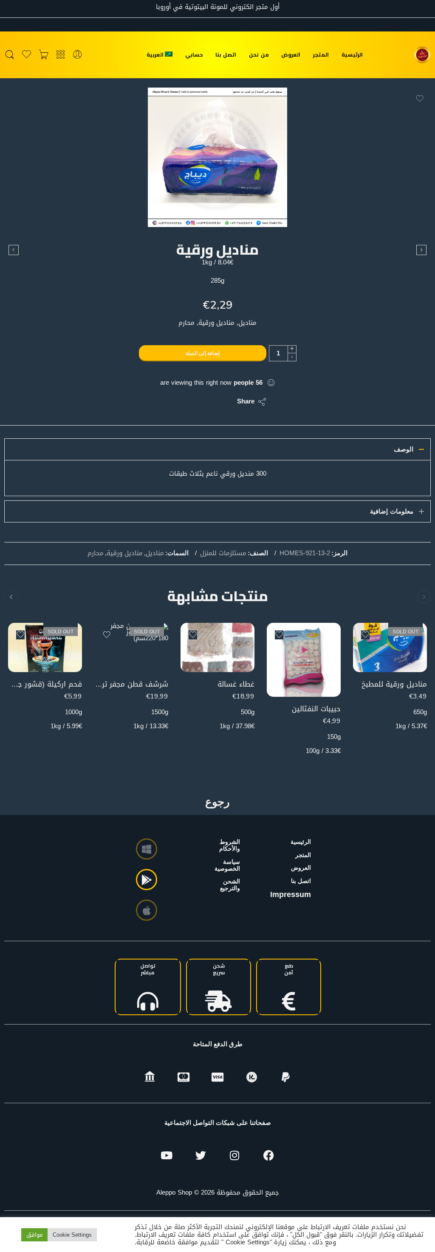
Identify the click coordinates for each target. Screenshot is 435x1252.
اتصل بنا (225, 55)
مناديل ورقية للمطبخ (394, 684)
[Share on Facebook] (206, 402)
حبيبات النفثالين (316, 708)
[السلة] (43, 54)
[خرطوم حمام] (13, 250)
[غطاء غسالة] (217, 647)
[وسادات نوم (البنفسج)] (421, 250)
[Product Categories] (60, 54)
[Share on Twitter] (223, 402)
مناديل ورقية (125, 553)
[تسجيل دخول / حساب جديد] (77, 54)
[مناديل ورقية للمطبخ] (390, 647)
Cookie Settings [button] (72, 1234)
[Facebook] (268, 1155)
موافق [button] (34, 1234)
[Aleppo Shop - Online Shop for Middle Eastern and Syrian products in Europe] (422, 54)
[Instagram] (234, 1155)
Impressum (290, 894)
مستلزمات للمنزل (223, 553)
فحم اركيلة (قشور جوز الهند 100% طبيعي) (45, 684)
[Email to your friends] (172, 402)
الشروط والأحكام (230, 845)
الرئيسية (352, 55)
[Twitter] (200, 1155)
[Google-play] (146, 879)
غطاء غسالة (236, 684)
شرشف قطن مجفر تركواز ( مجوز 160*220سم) (131, 684)
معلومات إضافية (391, 511)
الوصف (403, 449)
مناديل (155, 553)
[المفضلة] (420, 98)
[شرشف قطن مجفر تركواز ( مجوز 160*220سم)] (131, 647)
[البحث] (9, 55)
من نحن (258, 55)
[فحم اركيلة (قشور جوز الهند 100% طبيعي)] (45, 647)
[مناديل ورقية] (217, 157)
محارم (96, 553)
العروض (290, 55)
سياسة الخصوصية (230, 865)
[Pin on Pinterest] (189, 402)
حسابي (194, 55)
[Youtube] (166, 1155)
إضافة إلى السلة (203, 353)
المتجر (321, 55)
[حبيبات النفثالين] (304, 660)
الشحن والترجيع (230, 884)
